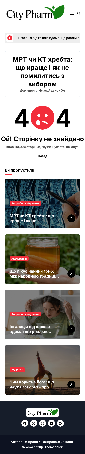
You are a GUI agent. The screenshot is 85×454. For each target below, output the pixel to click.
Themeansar (53, 447)
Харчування (19, 258)
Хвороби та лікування (25, 203)
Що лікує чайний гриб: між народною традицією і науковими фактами (35, 276)
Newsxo (27, 447)
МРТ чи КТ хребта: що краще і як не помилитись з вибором (32, 220)
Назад (42, 156)
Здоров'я (17, 369)
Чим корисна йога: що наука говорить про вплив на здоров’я (32, 387)
